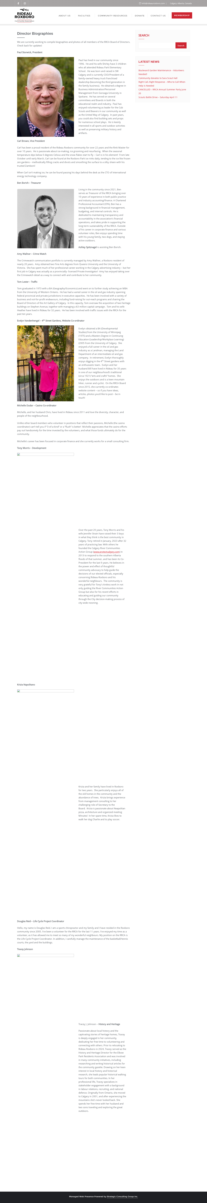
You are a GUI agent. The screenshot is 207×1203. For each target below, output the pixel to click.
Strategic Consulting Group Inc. (122, 1196)
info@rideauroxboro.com (153, 3)
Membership (182, 15)
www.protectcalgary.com (106, 551)
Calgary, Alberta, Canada (181, 3)
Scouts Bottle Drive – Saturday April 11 (158, 97)
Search (144, 35)
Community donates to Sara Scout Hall (158, 78)
